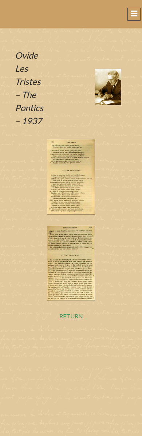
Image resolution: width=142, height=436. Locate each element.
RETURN (71, 316)
